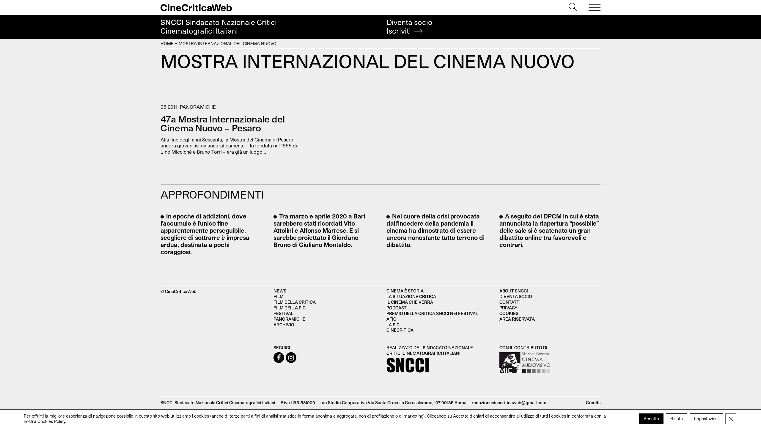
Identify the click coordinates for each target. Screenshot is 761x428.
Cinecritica (399, 330)
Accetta (651, 418)
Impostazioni (706, 418)
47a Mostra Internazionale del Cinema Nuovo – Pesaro (223, 123)
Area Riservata (517, 319)
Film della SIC (289, 307)
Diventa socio (410, 26)
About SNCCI (513, 290)
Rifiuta (676, 418)
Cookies (508, 313)
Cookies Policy (51, 421)
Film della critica (294, 302)
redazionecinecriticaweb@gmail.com (509, 402)
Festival (283, 313)
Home (167, 43)
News (279, 290)
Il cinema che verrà (409, 302)
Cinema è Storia (405, 290)
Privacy (508, 307)
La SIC (393, 324)
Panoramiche (198, 107)
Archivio (283, 324)
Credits (593, 402)
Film (278, 296)
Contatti (510, 302)
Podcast (396, 307)
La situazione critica (411, 296)
